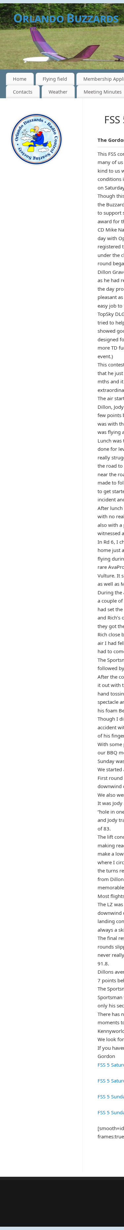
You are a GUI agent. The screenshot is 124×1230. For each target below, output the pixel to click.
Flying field (55, 79)
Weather (58, 92)
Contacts (22, 92)
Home (19, 79)
